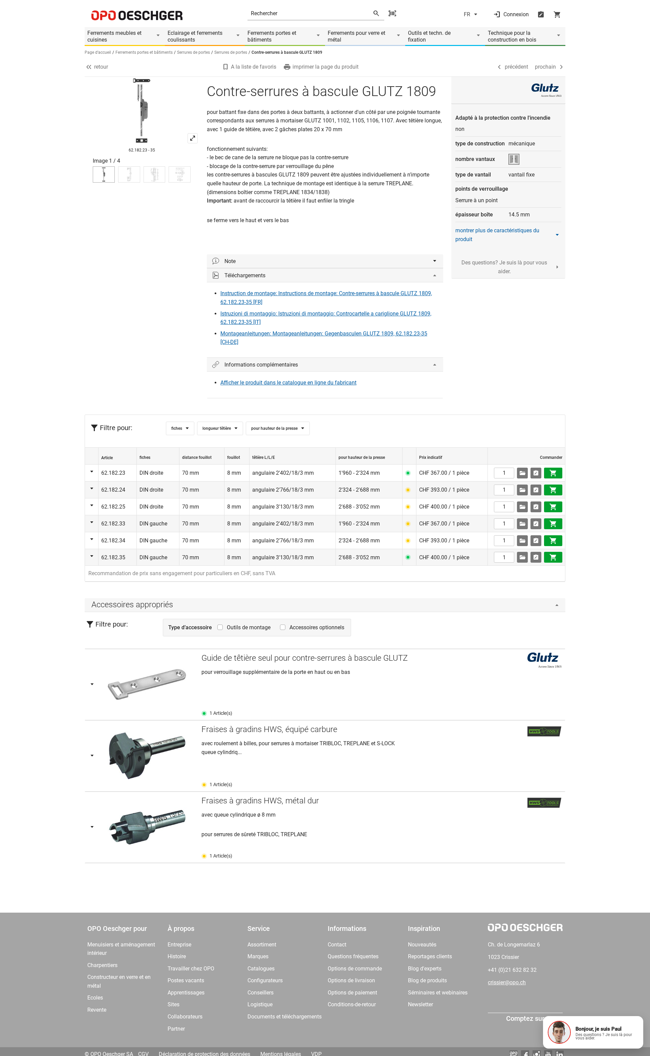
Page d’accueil (98, 52)
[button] (593, 1032)
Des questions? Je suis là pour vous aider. (504, 267)
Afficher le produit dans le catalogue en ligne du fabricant (288, 382)
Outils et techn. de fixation (429, 36)
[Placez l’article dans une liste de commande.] (535, 473)
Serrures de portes (193, 52)
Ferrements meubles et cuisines (114, 36)
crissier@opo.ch (507, 982)
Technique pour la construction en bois (512, 36)
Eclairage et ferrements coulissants (195, 36)
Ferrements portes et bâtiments (271, 36)
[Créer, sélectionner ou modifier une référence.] (522, 473)
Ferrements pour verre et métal (356, 36)
